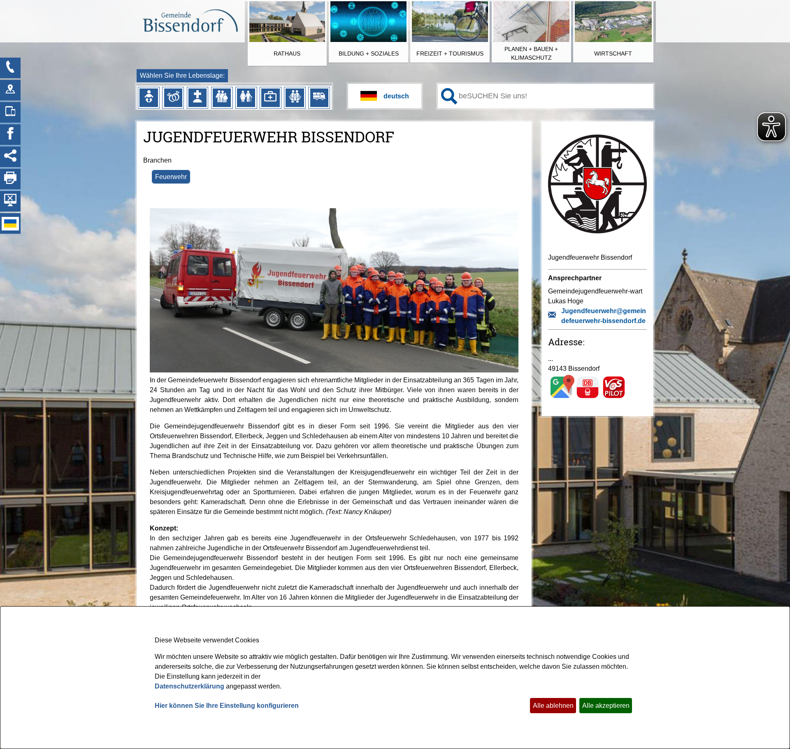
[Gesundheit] (270, 97)
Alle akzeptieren (606, 705)
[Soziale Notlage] (295, 97)
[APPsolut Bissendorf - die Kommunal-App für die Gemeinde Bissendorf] (10, 112)
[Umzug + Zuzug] (319, 97)
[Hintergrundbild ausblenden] (10, 201)
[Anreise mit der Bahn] (587, 397)
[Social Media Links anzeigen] (10, 157)
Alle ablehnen (553, 705)
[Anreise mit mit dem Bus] (614, 397)
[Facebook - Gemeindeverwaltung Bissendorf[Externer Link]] (10, 134)
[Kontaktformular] (10, 68)
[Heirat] (173, 97)
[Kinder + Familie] (222, 97)
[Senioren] (246, 97)
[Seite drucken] (10, 179)
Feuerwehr (171, 176)
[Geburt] (148, 97)
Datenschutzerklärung (189, 686)
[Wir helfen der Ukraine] (10, 223)
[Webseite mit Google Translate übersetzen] (384, 96)
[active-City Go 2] (190, 21)
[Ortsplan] (10, 90)
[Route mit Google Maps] (561, 397)
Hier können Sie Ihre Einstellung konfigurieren (227, 705)
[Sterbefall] (197, 97)
